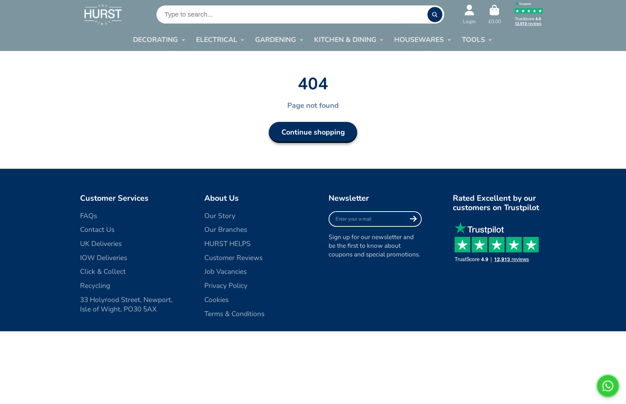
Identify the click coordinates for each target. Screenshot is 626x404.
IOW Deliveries (103, 258)
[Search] (434, 14)
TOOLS (473, 39)
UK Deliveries (101, 243)
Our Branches (225, 229)
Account (469, 14)
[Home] (102, 14)
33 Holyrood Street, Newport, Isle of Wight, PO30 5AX (126, 304)
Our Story (219, 216)
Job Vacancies (225, 271)
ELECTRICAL (216, 39)
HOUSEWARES (419, 39)
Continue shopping (313, 132)
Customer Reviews (233, 258)
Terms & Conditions (234, 314)
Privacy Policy (225, 285)
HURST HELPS (227, 243)
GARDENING (275, 39)
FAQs (88, 216)
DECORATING (155, 39)
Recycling (95, 285)
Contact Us (97, 229)
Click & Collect (103, 271)
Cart (494, 14)
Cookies (216, 300)
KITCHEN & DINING (345, 39)
